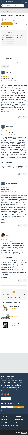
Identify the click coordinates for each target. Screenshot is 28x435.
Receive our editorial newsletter (10, 403)
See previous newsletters (7, 410)
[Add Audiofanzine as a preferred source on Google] (6, 398)
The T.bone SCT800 (14, 306)
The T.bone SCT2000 (15, 315)
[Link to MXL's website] (2, 17)
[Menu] (26, 5)
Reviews (9, 27)
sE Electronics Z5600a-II (15, 323)
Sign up (19, 407)
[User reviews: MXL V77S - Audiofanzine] (7, 2)
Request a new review (14, 297)
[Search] (3, 6)
